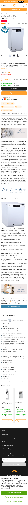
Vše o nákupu (5, 434)
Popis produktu (6, 113)
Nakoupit (21, 1)
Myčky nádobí (14, 13)
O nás (3, 430)
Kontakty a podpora (7, 445)
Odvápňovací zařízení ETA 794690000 (19, 401)
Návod (19, 107)
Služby (3, 441)
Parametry (24, 113)
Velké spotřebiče (6, 13)
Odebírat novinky (14, 464)
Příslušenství (15, 113)
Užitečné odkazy (6, 449)
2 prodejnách (16, 85)
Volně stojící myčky (23, 13)
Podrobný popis (5, 68)
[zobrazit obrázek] (2, 55)
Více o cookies (5, 488)
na (8, 416)
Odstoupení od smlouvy (8, 438)
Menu (3, 5)
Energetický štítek (7, 110)
